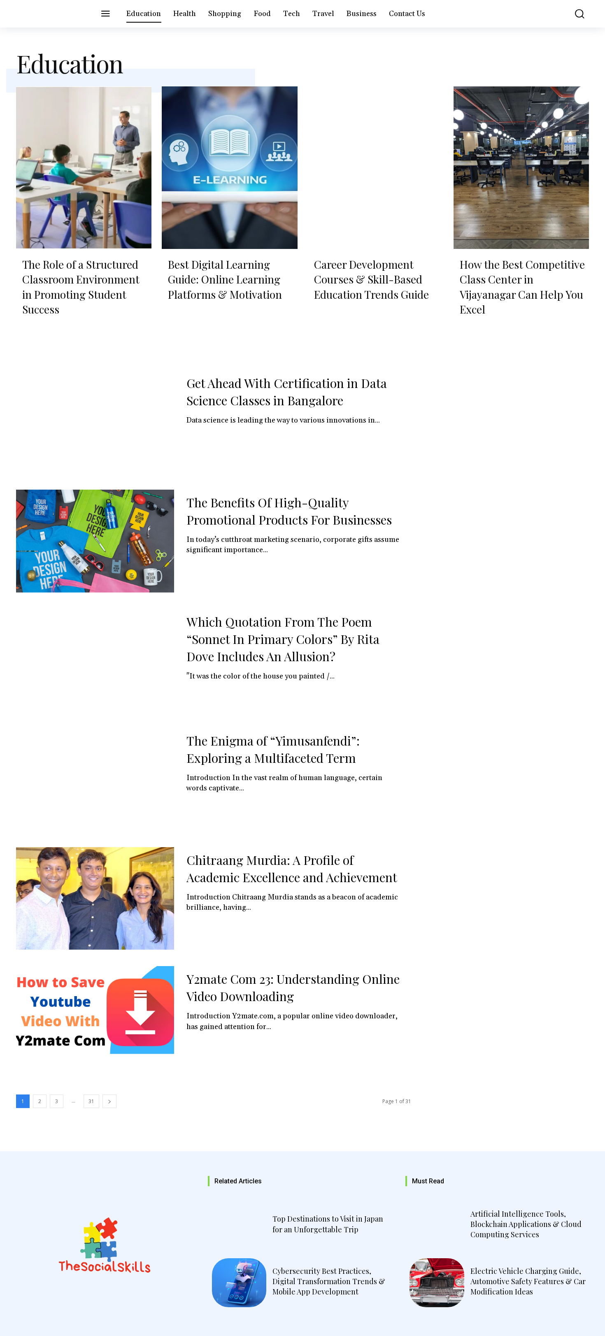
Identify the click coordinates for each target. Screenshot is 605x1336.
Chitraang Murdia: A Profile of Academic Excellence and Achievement (291, 868)
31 (91, 1101)
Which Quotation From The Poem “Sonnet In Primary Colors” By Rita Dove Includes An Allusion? (282, 639)
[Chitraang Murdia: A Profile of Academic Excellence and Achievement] (95, 898)
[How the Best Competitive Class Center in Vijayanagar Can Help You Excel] (521, 167)
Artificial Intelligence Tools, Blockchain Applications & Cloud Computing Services (526, 1224)
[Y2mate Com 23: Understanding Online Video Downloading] (95, 1017)
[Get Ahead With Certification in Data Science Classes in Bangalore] (95, 421)
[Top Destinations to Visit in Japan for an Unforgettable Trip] (239, 1225)
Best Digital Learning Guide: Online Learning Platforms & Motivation (225, 279)
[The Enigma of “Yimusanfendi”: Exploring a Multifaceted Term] (95, 779)
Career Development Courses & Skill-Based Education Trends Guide (371, 279)
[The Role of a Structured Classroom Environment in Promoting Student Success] (83, 167)
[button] (573, 13)
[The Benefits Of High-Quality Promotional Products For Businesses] (95, 541)
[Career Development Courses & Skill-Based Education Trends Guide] (375, 167)
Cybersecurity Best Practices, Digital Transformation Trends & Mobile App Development (328, 1281)
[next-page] (109, 1101)
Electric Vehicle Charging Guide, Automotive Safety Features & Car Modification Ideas (528, 1281)
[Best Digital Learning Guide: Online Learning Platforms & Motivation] (229, 167)
